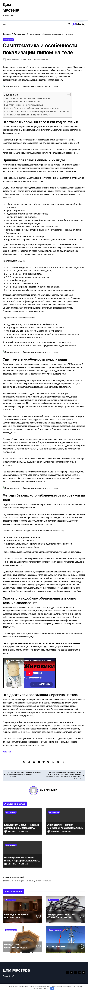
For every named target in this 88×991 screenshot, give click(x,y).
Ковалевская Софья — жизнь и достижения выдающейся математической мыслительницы (21, 829)
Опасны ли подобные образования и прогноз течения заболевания (38, 111)
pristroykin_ (51, 789)
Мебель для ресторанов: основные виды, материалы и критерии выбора (16, 918)
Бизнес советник (55, 930)
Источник (7, 751)
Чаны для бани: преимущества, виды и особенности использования (15, 948)
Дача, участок (11, 930)
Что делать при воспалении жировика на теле (28, 114)
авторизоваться (44, 881)
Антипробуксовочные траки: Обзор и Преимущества (61, 916)
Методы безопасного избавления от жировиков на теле (32, 108)
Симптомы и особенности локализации (24, 105)
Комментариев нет (41, 59)
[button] (67, 94)
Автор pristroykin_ (13, 59)
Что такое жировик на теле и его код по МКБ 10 (28, 98)
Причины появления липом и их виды (23, 101)
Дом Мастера (16, 970)
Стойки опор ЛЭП (56, 946)
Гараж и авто (10, 900)
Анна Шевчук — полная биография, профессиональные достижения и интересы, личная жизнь (65, 829)
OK (52, 988)
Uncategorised (8, 39)
